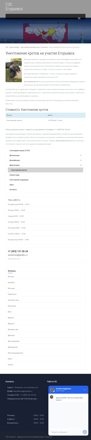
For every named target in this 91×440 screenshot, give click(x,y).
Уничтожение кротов (31, 82)
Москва (11, 276)
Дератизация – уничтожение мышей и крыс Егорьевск (29, 47)
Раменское (12, 294)
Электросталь (13, 300)
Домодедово (13, 347)
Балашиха (12, 306)
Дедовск (11, 323)
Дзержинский (13, 329)
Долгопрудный (13, 341)
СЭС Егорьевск (14, 6)
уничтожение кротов (63, 141)
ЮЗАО (10, 365)
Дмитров (11, 335)
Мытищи (11, 288)
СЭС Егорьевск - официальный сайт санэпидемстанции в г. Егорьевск (29, 437)
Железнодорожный (15, 353)
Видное (11, 318)
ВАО (10, 312)
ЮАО (10, 359)
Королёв (11, 282)
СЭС (7, 47)
